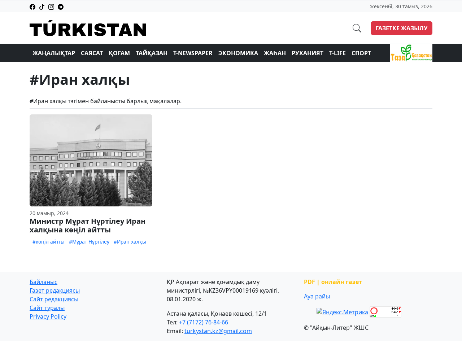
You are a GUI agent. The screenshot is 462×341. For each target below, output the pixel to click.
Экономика (238, 53)
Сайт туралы (47, 308)
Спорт (361, 53)
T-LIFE (337, 53)
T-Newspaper (193, 53)
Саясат (92, 53)
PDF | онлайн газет (333, 282)
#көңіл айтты (48, 241)
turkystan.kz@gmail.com (218, 331)
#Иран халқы (130, 241)
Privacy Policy (48, 316)
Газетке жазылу (401, 28)
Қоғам (119, 53)
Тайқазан (151, 53)
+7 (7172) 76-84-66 (203, 322)
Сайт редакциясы (54, 299)
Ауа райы (317, 296)
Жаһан (275, 53)
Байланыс (43, 282)
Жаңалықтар (53, 53)
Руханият (307, 53)
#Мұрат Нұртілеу (89, 241)
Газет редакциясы (55, 290)
